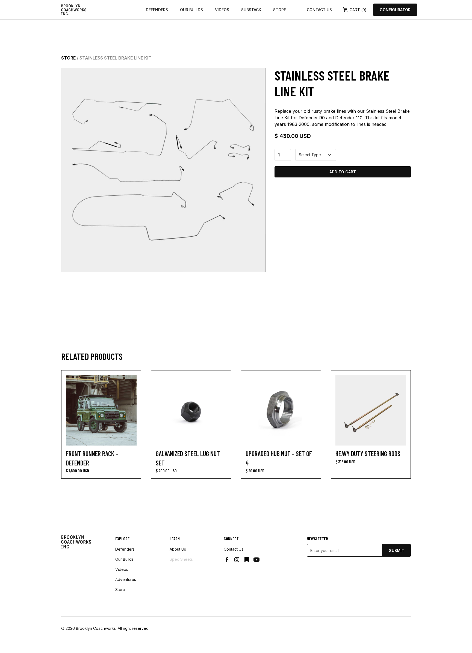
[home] (101, 9)
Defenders (157, 9)
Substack (251, 9)
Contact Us (319, 9)
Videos (222, 9)
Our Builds (191, 9)
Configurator (395, 9)
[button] (354, 9)
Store (279, 9)
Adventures (125, 579)
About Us (178, 549)
